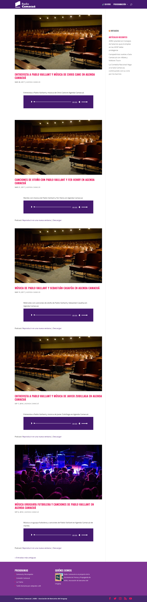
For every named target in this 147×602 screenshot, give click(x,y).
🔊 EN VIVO (106, 5)
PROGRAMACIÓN (119, 5)
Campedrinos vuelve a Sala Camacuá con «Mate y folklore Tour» (120, 57)
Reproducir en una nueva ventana (36, 220)
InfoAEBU (115, 30)
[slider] (84, 102)
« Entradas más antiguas (25, 557)
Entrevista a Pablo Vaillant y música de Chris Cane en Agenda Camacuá (55, 76)
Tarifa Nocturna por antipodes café (28, 586)
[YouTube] (130, 598)
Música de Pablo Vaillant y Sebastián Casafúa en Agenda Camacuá (57, 288)
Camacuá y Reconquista (24, 574)
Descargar (57, 220)
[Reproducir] (31, 101)
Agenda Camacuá (33, 82)
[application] (58, 102)
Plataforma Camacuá (23, 599)
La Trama (19, 582)
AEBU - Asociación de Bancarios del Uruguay (50, 599)
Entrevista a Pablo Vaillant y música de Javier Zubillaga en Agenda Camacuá (58, 397)
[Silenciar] (79, 102)
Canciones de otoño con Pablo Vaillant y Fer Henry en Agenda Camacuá (54, 181)
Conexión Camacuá (23, 578)
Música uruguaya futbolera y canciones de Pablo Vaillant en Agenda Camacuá (54, 506)
